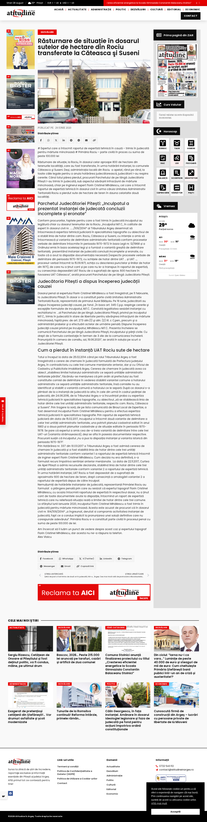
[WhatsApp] (48, 140)
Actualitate (77, 9)
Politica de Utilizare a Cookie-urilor (77, 778)
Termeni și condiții (67, 766)
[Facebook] (41, 140)
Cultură (156, 9)
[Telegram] (71, 140)
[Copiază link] (94, 140)
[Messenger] (79, 140)
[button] (177, 70)
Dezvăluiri (138, 9)
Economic (192, 9)
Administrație (101, 9)
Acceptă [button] (175, 811)
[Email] (86, 140)
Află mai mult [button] (159, 803)
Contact (190, 16)
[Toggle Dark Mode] (3, 795)
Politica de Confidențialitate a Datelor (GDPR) (74, 773)
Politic (121, 9)
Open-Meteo (179, 275)
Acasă (58, 9)
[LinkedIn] (63, 140)
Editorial (174, 9)
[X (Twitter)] (56, 140)
